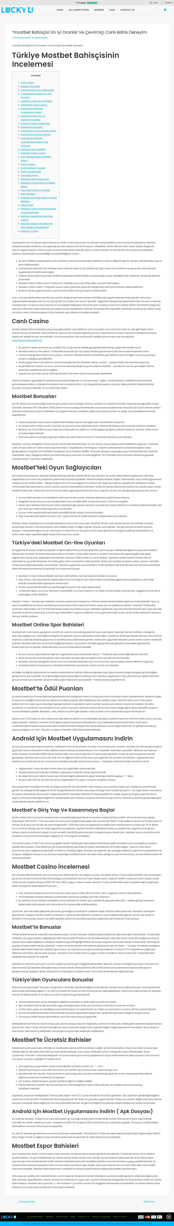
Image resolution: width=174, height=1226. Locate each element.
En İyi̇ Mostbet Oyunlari (33, 168)
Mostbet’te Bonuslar (32, 127)
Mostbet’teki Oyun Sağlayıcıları (37, 90)
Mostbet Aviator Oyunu (33, 153)
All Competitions (79, 9)
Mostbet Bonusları (30, 86)
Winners (99, 9)
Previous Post (25, 1202)
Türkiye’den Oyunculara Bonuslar (38, 130)
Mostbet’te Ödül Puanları (34, 105)
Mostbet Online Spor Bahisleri (36, 101)
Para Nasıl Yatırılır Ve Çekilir (35, 190)
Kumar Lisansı (28, 164)
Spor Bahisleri (28, 194)
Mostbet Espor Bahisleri (33, 149)
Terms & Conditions (101, 1216)
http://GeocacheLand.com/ (27, 340)
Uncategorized (21, 37)
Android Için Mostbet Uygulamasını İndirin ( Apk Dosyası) (34, 142)
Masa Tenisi (27, 205)
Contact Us (127, 9)
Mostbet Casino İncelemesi (35, 123)
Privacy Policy (120, 1216)
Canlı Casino (27, 82)
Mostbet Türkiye (29, 231)
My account (62, 1216)
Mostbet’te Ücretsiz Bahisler (36, 134)
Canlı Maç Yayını (29, 175)
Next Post (151, 1202)
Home (60, 9)
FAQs (112, 9)
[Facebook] (3, 3)
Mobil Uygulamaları (31, 171)
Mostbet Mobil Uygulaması (35, 179)
